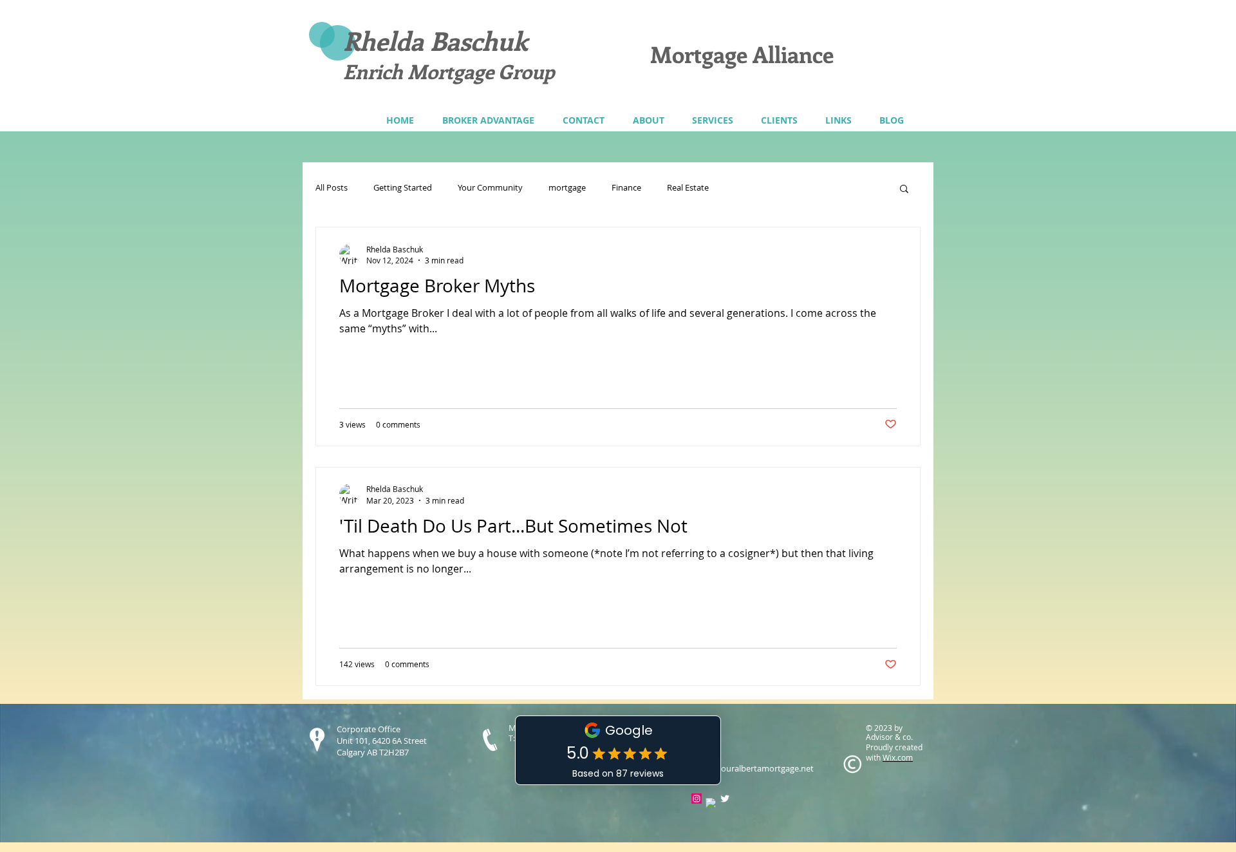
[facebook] (711, 803)
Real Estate (688, 188)
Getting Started (402, 188)
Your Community (490, 188)
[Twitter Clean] (725, 798)
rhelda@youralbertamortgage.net (749, 768)
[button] (712, 120)
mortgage (567, 188)
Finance (626, 188)
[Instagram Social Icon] (696, 798)
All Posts (331, 188)
